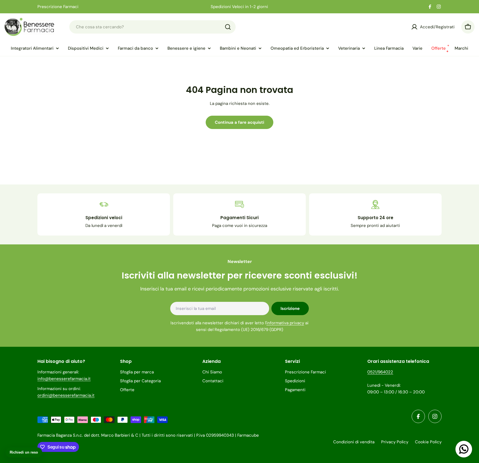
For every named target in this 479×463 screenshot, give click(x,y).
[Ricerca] (228, 27)
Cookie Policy (428, 442)
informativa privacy (285, 323)
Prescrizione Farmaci (57, 6)
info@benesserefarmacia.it (64, 378)
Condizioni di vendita (353, 442)
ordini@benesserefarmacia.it (66, 395)
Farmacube (248, 435)
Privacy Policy (394, 442)
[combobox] (152, 27)
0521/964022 (380, 372)
